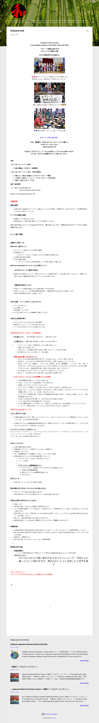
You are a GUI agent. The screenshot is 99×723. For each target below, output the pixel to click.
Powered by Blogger (50, 714)
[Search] (91, 5)
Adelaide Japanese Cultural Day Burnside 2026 (28, 644)
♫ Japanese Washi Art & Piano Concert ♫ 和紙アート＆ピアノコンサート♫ (39, 689)
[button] (87, 31)
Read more (84, 661)
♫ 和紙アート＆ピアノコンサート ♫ (24, 667)
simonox (54, 718)
